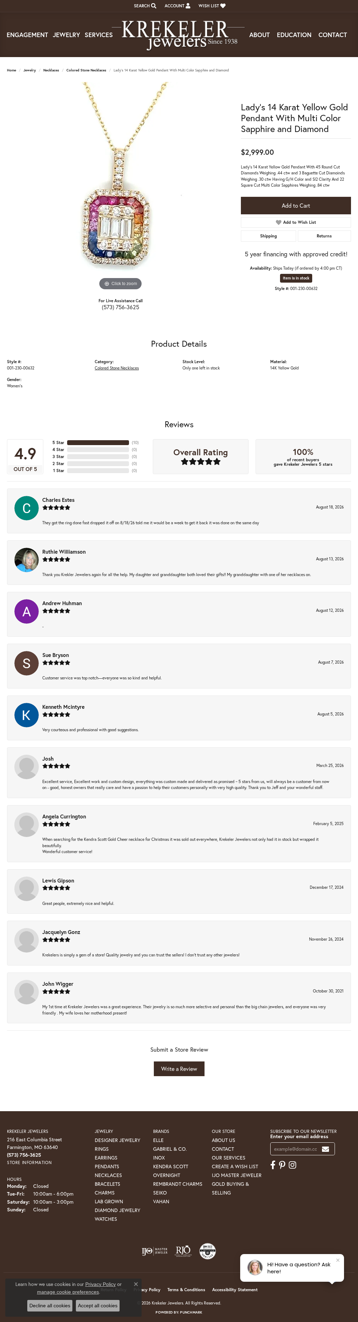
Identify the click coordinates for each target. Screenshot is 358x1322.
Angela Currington (64, 816)
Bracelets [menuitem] (107, 1184)
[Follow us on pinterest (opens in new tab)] (282, 1165)
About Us (223, 1140)
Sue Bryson (55, 654)
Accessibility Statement (235, 1289)
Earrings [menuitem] (106, 1157)
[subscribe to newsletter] (325, 1149)
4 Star (58, 449)
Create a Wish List (235, 1166)
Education (294, 34)
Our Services (228, 1157)
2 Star (58, 463)
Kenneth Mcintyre (63, 706)
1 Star (58, 470)
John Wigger (57, 983)
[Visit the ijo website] (155, 1251)
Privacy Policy (147, 1289)
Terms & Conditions (186, 1289)
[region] (120, 187)
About (259, 34)
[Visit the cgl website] (207, 1251)
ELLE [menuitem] (158, 1140)
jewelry (29, 70)
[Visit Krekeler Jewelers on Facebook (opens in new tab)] (272, 1165)
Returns (324, 235)
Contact (332, 34)
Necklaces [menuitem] (108, 1175)
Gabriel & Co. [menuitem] (170, 1148)
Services (99, 34)
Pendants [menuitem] (107, 1166)
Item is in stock (296, 278)
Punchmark (191, 1312)
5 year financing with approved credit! (296, 254)
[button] (144, 6)
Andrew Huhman (62, 603)
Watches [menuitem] (106, 1219)
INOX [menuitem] (159, 1157)
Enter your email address (299, 1136)
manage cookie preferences (68, 1292)
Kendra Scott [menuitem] (170, 1166)
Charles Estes (58, 499)
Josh (48, 758)
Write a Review (179, 1068)
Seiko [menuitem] (160, 1192)
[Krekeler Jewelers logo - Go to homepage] (179, 35)
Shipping (268, 235)
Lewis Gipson (58, 880)
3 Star (58, 456)
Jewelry (66, 34)
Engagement (27, 34)
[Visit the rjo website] (183, 1251)
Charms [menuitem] (105, 1192)
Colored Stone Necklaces (86, 70)
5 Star (58, 442)
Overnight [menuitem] (166, 1175)
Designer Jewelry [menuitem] (117, 1140)
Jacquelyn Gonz (61, 931)
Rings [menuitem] (102, 1148)
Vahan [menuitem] (161, 1201)
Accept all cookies (97, 1305)
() (135, 442)
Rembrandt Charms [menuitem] (177, 1184)
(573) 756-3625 (120, 307)
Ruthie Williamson (64, 551)
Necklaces (51, 70)
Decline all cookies (49, 1305)
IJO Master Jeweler (237, 1175)
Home (11, 70)
